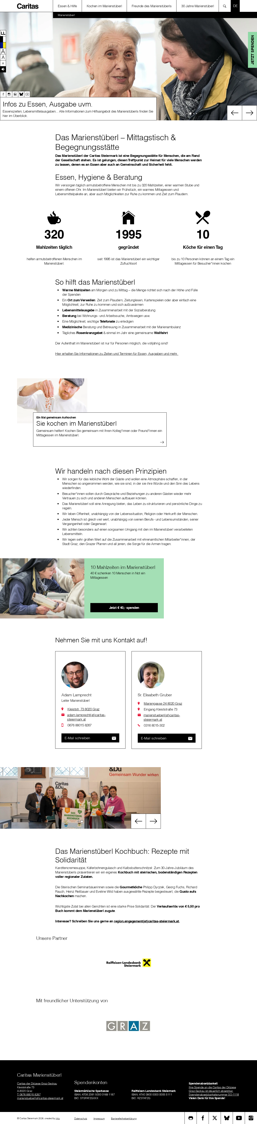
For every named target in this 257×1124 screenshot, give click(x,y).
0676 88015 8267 (79, 725)
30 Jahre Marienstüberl (197, 6)
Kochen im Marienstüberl (104, 6)
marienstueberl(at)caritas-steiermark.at (162, 717)
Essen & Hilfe (67, 6)
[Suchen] (226, 6)
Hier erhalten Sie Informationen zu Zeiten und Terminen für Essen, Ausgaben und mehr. (116, 353)
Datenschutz (80, 1118)
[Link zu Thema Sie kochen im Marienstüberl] (52, 400)
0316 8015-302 (154, 725)
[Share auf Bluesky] (227, 1118)
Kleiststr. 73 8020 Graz (83, 709)
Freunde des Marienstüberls (151, 6)
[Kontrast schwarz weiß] (3, 39)
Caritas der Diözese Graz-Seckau (37, 1083)
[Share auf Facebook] (203, 1118)
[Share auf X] (215, 1118)
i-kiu (58, 1118)
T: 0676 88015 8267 (29, 1094)
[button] (3, 33)
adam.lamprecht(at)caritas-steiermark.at (86, 717)
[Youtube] (27, 94)
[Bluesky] (21, 94)
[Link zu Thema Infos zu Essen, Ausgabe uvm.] (128, 66)
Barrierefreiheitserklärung (123, 1118)
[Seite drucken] (191, 1118)
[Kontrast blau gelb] (3, 45)
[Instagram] (9, 94)
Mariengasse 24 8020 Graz (163, 703)
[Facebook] (3, 94)
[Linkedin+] (15, 94)
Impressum (99, 1118)
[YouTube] (239, 1118)
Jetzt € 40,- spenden (124, 607)
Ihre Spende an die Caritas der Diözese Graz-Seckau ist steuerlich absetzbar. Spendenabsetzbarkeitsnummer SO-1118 (214, 1090)
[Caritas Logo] (28, 6)
